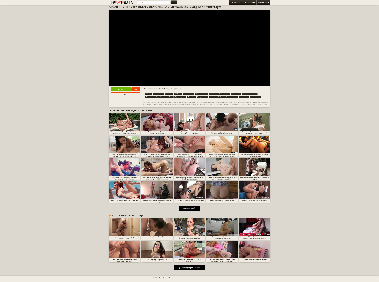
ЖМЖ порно (177, 94)
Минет (255, 94)
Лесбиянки (221, 97)
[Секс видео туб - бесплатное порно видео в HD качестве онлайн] (122, 1)
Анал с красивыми (188, 94)
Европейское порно (161, 97)
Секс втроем (168, 94)
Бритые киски (213, 94)
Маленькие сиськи (224, 94)
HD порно (148, 94)
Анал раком (213, 97)
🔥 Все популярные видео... (189, 267)
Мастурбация (191, 97)
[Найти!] (174, 2)
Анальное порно (255, 97)
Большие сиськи (236, 94)
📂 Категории (250, 2)
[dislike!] (135, 89)
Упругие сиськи (247, 94)
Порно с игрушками (180, 97)
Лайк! (122, 89)
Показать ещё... (189, 208)
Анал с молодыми (158, 94)
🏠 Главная (236, 2)
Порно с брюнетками (201, 94)
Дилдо (171, 97)
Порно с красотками (231, 97)
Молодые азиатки (202, 97)
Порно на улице (244, 97)
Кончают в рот (150, 97)
